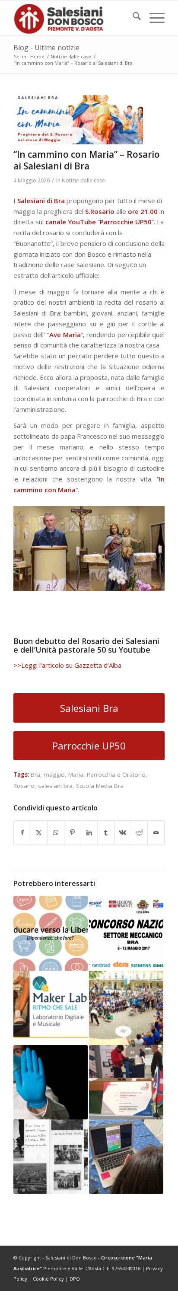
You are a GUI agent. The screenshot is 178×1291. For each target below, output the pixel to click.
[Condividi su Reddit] (139, 833)
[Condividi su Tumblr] (106, 833)
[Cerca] (132, 17)
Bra (35, 774)
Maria (75, 774)
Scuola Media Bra (100, 786)
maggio (54, 774)
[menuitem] (132, 17)
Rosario (24, 786)
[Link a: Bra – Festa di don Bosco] (50, 1156)
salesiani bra (55, 786)
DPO (75, 1278)
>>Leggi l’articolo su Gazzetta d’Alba (67, 665)
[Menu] (153, 17)
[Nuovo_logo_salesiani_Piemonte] (73, 17)
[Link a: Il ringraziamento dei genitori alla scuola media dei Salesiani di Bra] (126, 1156)
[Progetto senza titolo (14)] (78, 119)
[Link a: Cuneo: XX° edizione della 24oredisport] (126, 1008)
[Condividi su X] (39, 833)
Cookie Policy (48, 1278)
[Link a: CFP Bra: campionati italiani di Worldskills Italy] (126, 1082)
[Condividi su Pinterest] (72, 833)
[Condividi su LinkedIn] (89, 833)
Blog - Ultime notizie (46, 47)
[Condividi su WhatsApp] (56, 833)
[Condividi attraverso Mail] (156, 833)
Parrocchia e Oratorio (116, 774)
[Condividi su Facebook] (22, 833)
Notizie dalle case (83, 180)
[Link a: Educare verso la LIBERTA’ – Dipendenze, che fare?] (50, 933)
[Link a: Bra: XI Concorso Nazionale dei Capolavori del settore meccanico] (126, 933)
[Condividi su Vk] (122, 833)
